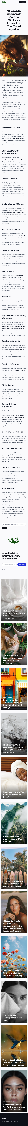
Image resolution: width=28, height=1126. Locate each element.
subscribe (22, 2)
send (4, 528)
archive (16, 1121)
